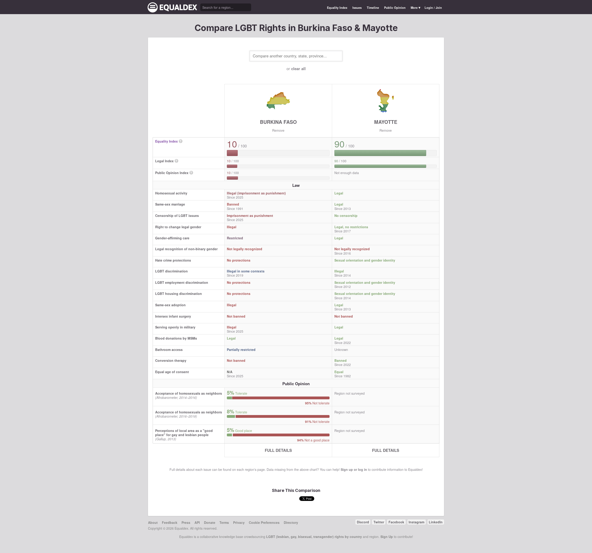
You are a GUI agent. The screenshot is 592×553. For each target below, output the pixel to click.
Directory (291, 522)
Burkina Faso (278, 121)
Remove (278, 130)
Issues (357, 8)
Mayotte (385, 121)
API (197, 522)
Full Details (278, 450)
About (153, 522)
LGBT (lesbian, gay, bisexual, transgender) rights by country (314, 536)
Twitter (378, 522)
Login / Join (433, 8)
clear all (298, 68)
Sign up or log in (354, 469)
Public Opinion (395, 8)
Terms (224, 522)
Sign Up (386, 536)
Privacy (239, 522)
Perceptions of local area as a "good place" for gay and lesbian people (184, 432)
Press (186, 522)
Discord (363, 522)
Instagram (416, 522)
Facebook (396, 522)
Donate (209, 522)
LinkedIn (436, 522)
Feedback (169, 522)
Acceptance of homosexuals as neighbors (188, 393)
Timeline (373, 8)
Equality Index (337, 8)
